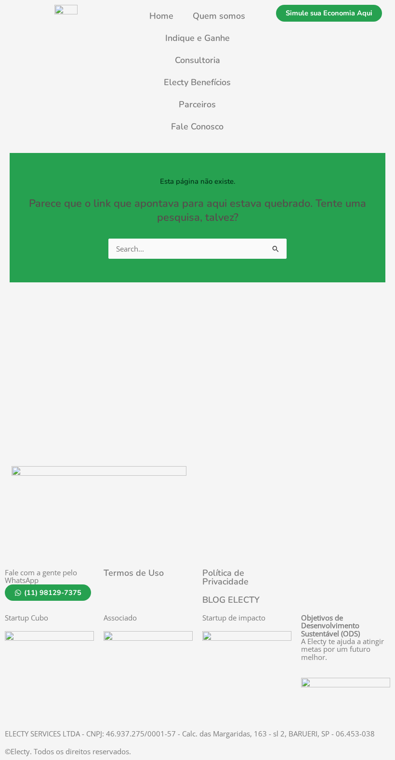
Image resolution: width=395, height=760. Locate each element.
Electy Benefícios (197, 82)
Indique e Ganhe (197, 38)
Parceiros (197, 104)
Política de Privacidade (225, 577)
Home (161, 16)
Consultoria (197, 60)
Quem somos (219, 16)
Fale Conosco (197, 126)
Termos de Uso (134, 573)
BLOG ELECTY (231, 600)
